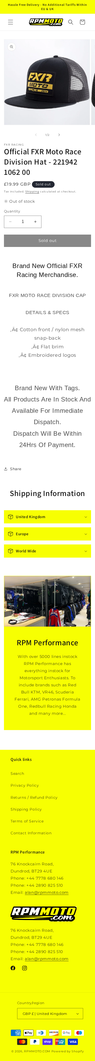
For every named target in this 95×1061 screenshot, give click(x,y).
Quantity (12, 211)
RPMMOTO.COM (37, 1051)
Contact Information (31, 833)
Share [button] (15, 469)
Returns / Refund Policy (34, 797)
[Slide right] (59, 135)
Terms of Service (27, 821)
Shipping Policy (26, 809)
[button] (10, 22)
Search (17, 773)
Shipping (32, 191)
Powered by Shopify (67, 1051)
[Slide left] (36, 135)
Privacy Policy (25, 785)
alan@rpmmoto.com (47, 892)
